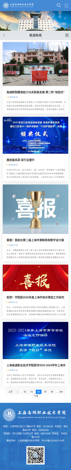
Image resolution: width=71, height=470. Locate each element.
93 (32, 392)
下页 (36, 396)
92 (25, 392)
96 (52, 392)
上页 (10, 392)
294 (61, 392)
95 (45, 392)
